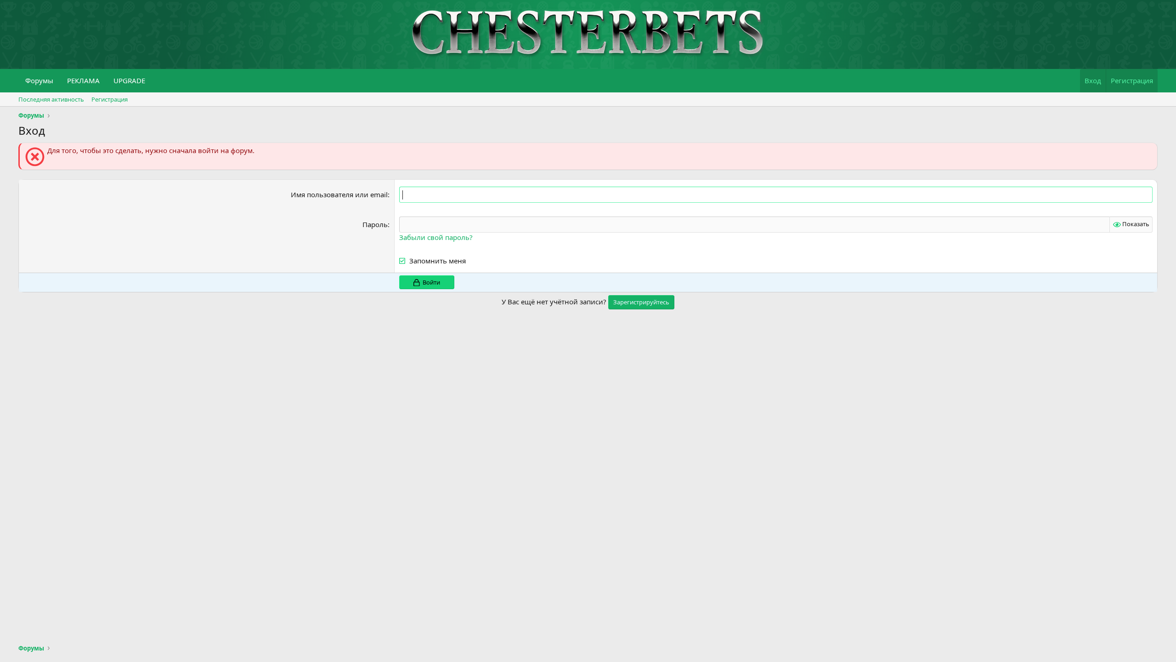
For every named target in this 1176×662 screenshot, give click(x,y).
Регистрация (109, 99)
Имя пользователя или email (339, 194)
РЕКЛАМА (83, 80)
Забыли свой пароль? (436, 237)
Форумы (39, 80)
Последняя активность (51, 99)
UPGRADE (129, 80)
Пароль (375, 224)
